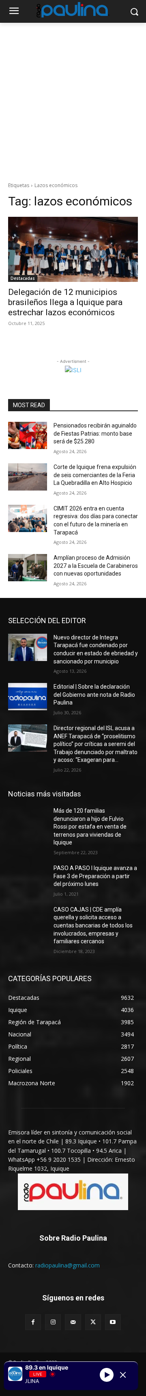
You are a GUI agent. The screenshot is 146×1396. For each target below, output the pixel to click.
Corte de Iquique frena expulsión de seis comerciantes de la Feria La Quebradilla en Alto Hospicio (95, 475)
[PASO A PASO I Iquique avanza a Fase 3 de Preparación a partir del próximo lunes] (27, 878)
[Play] (107, 1375)
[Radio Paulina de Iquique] (73, 9)
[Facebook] (33, 1322)
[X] (93, 1322)
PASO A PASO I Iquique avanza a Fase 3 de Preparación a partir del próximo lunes (95, 876)
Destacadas (23, 278)
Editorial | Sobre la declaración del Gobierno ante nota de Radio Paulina (94, 694)
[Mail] (73, 1322)
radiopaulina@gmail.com (67, 1265)
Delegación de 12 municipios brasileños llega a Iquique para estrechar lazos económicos (65, 302)
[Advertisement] (73, 100)
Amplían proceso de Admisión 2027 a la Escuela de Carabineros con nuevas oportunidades (96, 565)
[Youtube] (113, 1322)
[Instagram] (53, 1322)
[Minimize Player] (123, 1375)
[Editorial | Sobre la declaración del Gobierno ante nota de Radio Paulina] (27, 696)
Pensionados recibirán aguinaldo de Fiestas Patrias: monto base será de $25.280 (95, 433)
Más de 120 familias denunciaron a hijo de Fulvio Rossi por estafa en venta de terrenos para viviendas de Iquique (90, 826)
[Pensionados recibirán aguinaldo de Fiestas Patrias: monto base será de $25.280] (27, 435)
